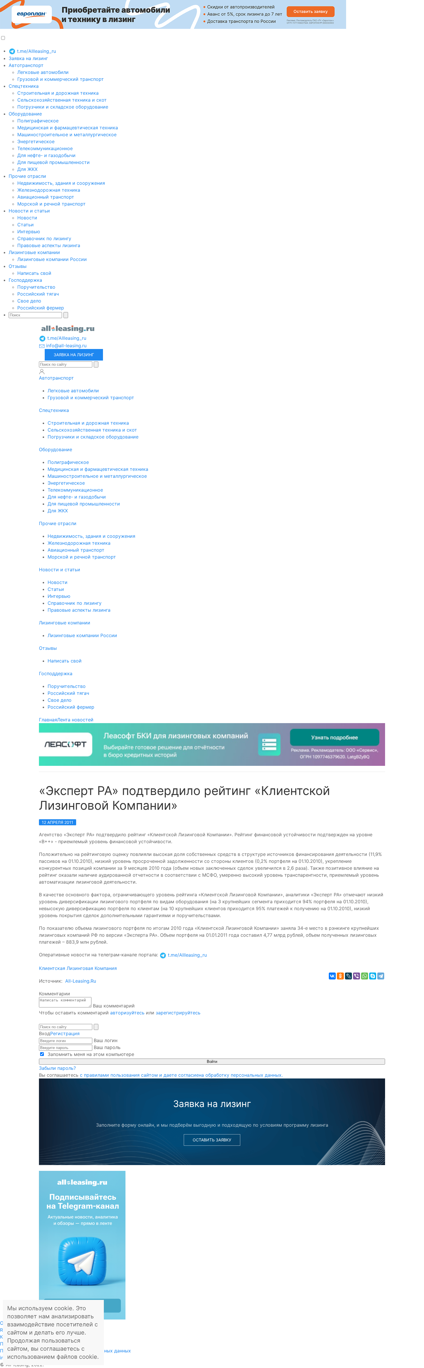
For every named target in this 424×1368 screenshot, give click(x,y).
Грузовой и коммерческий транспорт (60, 79)
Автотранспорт (26, 65)
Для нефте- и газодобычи (46, 155)
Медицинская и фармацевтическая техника (67, 127)
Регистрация (65, 1033)
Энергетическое (36, 141)
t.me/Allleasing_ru (36, 51)
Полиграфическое (38, 121)
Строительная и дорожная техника (58, 93)
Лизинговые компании (34, 252)
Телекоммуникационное (45, 148)
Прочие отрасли (27, 176)
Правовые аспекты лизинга (48, 245)
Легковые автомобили (43, 72)
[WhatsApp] (364, 976)
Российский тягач (38, 294)
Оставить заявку (212, 1139)
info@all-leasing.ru (66, 345)
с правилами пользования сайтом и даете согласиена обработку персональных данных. (181, 1075)
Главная (48, 720)
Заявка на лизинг (28, 58)
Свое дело (29, 301)
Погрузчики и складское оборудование (62, 107)
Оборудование (25, 114)
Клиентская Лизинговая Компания (78, 968)
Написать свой (34, 273)
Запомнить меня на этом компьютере (90, 1054)
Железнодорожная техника (48, 190)
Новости (27, 218)
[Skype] (372, 976)
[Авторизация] (42, 371)
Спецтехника (24, 86)
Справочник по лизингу (44, 238)
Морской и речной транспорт (51, 204)
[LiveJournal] (348, 976)
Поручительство (36, 287)
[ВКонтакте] (332, 976)
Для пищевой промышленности (53, 162)
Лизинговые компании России (52, 259)
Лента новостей (75, 720)
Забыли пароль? (57, 1068)
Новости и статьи (29, 211)
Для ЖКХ (27, 169)
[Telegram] (380, 976)
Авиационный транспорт (45, 197)
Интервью (28, 231)
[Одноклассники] (340, 976)
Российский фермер (40, 308)
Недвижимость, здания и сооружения (61, 183)
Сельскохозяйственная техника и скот (62, 100)
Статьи (25, 224)
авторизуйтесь (127, 1013)
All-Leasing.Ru (80, 981)
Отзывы (18, 266)
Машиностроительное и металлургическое (67, 134)
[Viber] (356, 976)
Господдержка (25, 280)
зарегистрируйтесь (178, 1013)
